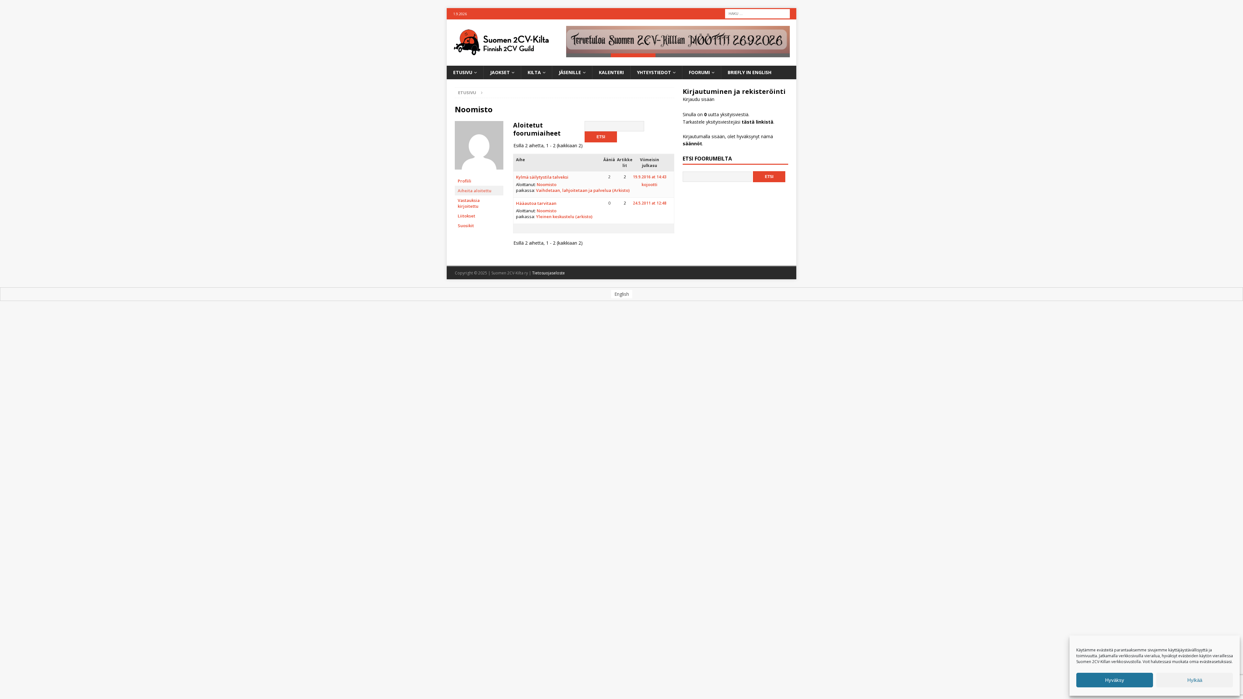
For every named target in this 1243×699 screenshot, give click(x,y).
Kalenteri (611, 72)
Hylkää (1194, 680)
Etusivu (462, 72)
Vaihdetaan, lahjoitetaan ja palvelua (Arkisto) (583, 190)
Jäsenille (570, 72)
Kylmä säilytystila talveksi (542, 177)
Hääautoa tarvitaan (536, 203)
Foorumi (699, 72)
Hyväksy (1114, 680)
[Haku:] (757, 13)
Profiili (464, 181)
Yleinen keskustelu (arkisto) (564, 216)
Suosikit (466, 225)
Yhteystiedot (654, 72)
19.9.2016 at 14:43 (649, 177)
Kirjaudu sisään (698, 99)
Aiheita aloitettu (474, 191)
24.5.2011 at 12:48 (649, 203)
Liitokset (466, 216)
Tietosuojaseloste (548, 273)
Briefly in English (749, 72)
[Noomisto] (479, 173)
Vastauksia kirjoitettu (469, 203)
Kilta (534, 72)
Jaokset (500, 72)
